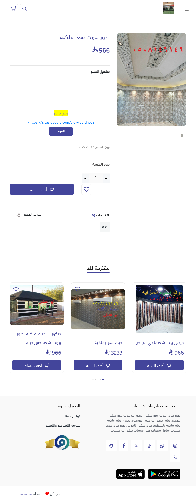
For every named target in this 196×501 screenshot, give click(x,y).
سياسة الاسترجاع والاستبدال (61, 425)
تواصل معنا (72, 415)
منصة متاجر (24, 493)
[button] (103, 379)
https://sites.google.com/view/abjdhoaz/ (61, 122)
